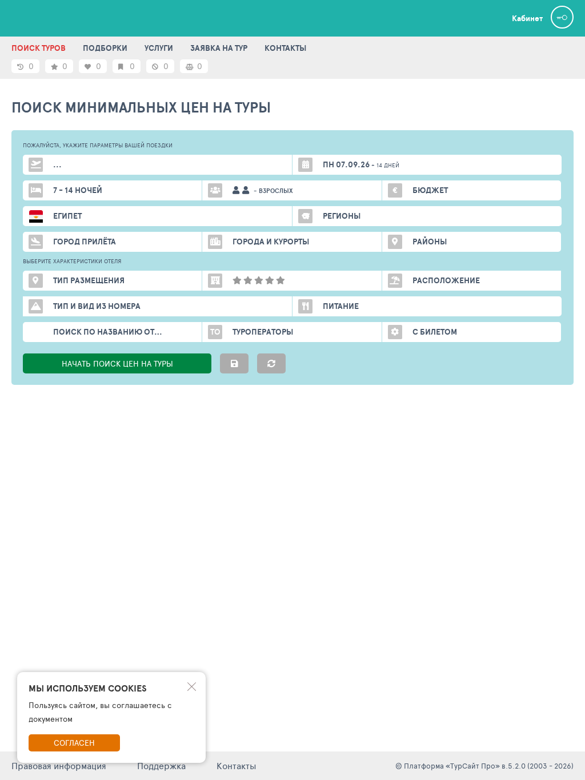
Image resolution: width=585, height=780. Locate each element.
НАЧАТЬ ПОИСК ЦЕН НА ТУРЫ (117, 363)
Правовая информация (58, 765)
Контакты (237, 765)
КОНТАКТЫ (285, 48)
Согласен (74, 742)
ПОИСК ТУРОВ (38, 48)
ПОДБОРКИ (105, 48)
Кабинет (527, 18)
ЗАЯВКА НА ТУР (218, 48)
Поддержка (161, 765)
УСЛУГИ (159, 48)
